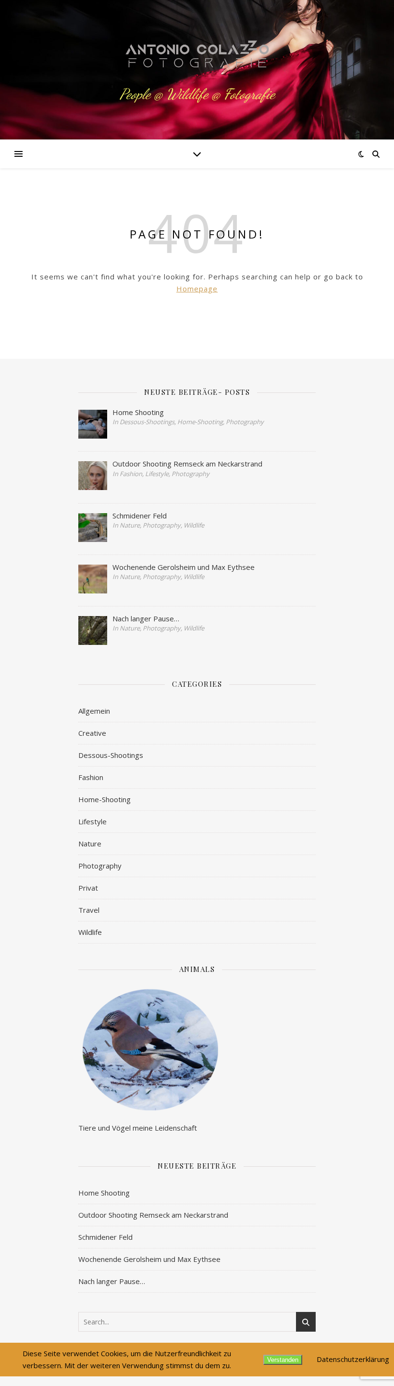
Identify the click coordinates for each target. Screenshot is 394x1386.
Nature (89, 843)
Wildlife (90, 932)
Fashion (90, 777)
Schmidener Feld (105, 1237)
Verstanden (282, 1359)
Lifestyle (92, 821)
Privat (88, 888)
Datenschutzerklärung (353, 1359)
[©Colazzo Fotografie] (197, 58)
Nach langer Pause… (111, 1281)
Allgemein (94, 711)
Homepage (197, 288)
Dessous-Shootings (110, 755)
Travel (88, 910)
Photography (100, 865)
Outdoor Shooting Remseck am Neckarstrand (153, 1215)
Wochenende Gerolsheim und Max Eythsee (149, 1259)
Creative (92, 733)
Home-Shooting (104, 799)
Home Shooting (104, 1192)
